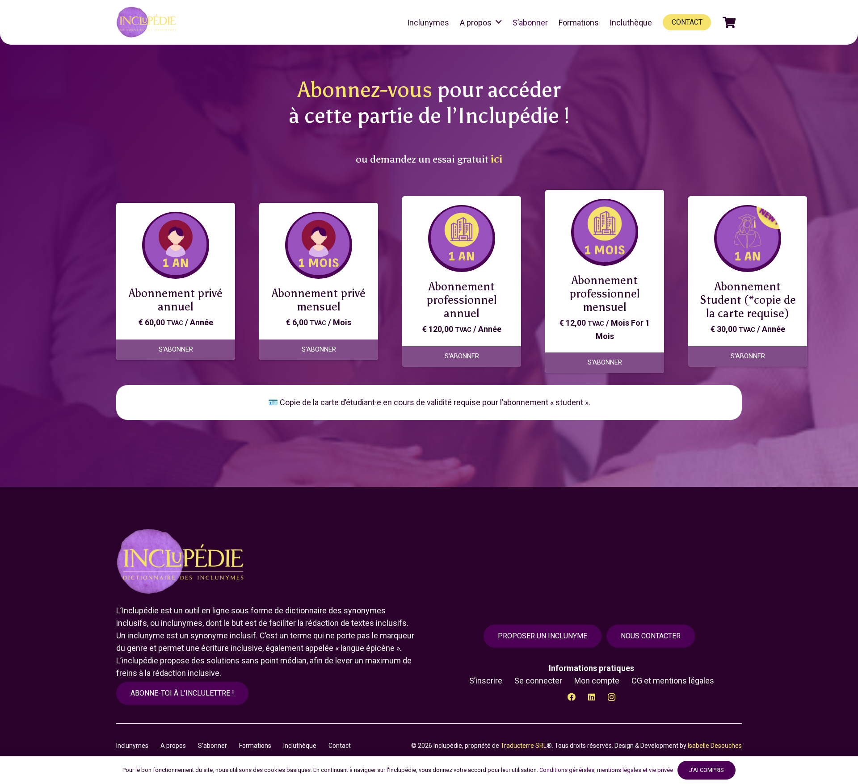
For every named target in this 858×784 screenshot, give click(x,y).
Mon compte (596, 680)
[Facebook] (571, 697)
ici (496, 159)
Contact (339, 745)
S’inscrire (485, 680)
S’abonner (212, 745)
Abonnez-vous (365, 89)
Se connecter (538, 680)
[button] (499, 22)
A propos (173, 745)
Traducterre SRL (523, 745)
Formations (255, 745)
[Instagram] (611, 697)
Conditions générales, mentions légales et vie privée (606, 770)
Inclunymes (132, 745)
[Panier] (729, 22)
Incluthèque (299, 745)
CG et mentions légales (672, 680)
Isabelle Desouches (715, 745)
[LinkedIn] (591, 697)
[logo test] (147, 22)
